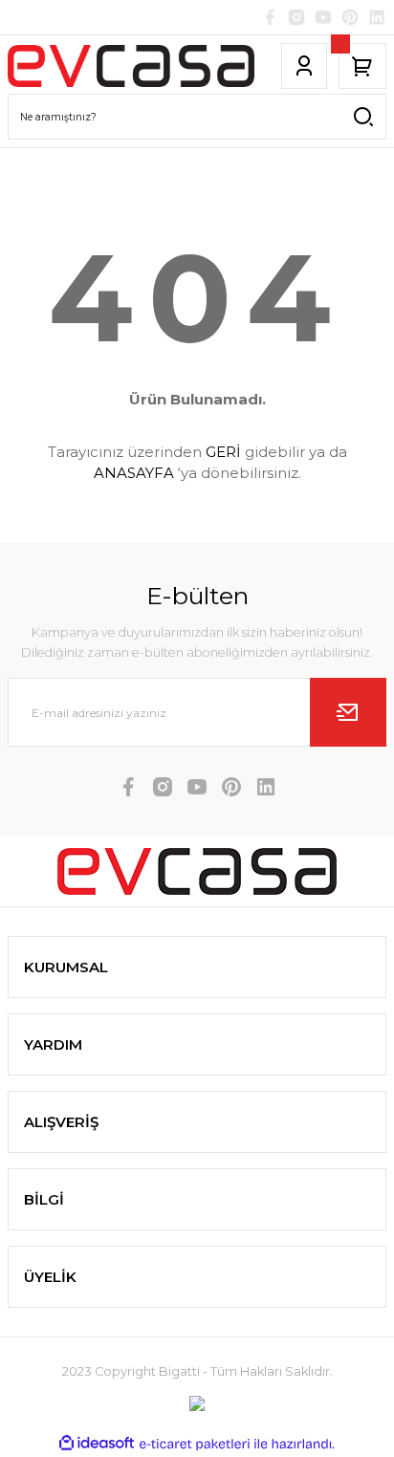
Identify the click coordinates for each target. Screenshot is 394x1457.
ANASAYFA (134, 473)
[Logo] (131, 65)
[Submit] (348, 712)
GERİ (223, 452)
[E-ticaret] (195, 1444)
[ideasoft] (96, 1443)
